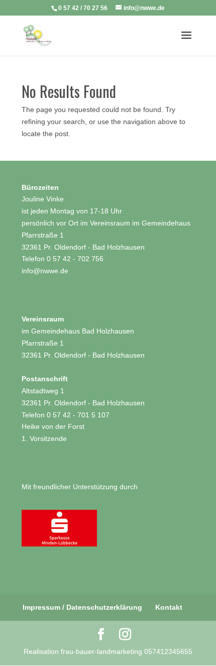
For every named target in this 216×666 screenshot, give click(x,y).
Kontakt (168, 607)
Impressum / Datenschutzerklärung (82, 607)
